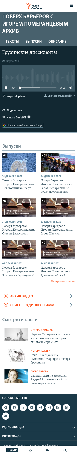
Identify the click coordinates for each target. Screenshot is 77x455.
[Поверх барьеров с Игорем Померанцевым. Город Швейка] (58, 207)
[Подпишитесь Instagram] (49, 407)
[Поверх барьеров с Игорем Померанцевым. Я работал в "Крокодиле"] (19, 249)
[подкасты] (30, 450)
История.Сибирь (42, 330)
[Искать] (65, 450)
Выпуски (34, 42)
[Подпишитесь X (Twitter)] (23, 407)
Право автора (39, 371)
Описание (57, 42)
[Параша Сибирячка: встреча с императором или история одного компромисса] (16, 334)
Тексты (12, 42)
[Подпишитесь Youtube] (31, 407)
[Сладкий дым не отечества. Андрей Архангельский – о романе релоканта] (16, 376)
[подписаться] (5, 416)
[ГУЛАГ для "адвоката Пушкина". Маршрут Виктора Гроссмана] (16, 355)
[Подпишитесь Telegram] (40, 407)
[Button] (12, 111)
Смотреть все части (63, 281)
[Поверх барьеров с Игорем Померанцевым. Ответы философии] (19, 207)
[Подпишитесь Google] (5, 407)
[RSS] (57, 407)
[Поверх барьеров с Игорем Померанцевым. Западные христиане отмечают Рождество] (58, 162)
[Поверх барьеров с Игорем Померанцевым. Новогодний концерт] (19, 162)
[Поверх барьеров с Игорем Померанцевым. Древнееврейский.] (58, 249)
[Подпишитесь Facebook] (14, 407)
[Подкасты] (66, 407)
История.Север (40, 351)
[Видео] (47, 450)
